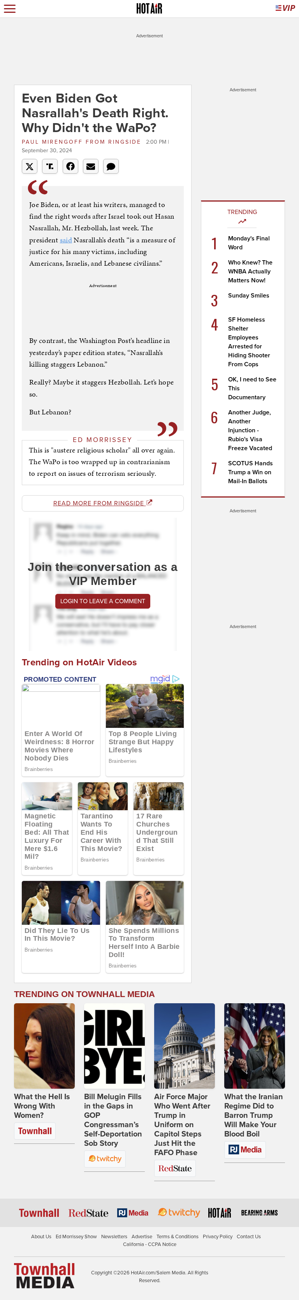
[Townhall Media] (44, 1275)
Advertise (142, 1237)
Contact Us (249, 1237)
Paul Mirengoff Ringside (83, 142)
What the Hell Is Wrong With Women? (42, 1106)
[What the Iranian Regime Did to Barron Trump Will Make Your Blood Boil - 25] (254, 1046)
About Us (41, 1237)
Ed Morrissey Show (76, 1237)
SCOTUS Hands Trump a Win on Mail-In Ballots (250, 472)
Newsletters (114, 1237)
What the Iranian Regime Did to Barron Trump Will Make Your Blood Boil (253, 1115)
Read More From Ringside (99, 503)
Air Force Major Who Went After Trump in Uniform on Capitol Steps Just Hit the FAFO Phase (182, 1124)
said (66, 240)
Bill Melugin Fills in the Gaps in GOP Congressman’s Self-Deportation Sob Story (113, 1120)
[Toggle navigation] (10, 9)
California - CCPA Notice (149, 1244)
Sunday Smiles (248, 295)
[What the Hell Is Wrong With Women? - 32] (44, 1046)
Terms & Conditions (178, 1237)
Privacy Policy (217, 1237)
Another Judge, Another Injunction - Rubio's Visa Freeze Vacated (250, 430)
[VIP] (285, 9)
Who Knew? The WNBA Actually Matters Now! (250, 271)
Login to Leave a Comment (102, 601)
